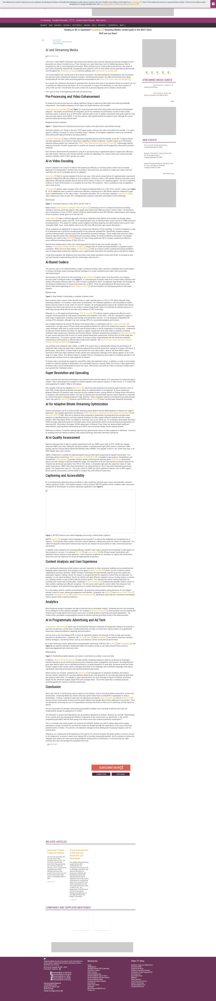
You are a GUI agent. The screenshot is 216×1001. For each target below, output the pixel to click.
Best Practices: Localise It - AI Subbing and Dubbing (158, 86)
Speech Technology (137, 983)
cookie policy (135, 2)
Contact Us (91, 990)
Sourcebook (91, 983)
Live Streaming (45, 20)
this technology (82, 249)
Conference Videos (94, 970)
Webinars (87, 25)
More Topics (100, 20)
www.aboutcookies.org (107, 4)
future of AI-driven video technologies (114, 79)
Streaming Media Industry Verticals (99, 977)
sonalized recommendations (81, 594)
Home (50, 25)
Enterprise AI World (137, 968)
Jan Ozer (57, 42)
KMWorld (134, 977)
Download (96, 30)
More (172, 101)
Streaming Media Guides (95, 979)
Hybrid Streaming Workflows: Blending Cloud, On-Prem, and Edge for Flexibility (158, 164)
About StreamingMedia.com (96, 988)
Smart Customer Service (139, 981)
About (122, 25)
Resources (101, 25)
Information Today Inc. (51, 969)
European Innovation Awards (97, 981)
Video (93, 25)
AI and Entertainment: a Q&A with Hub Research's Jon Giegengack (79, 854)
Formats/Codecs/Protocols (85, 20)
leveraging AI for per (61, 594)
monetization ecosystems (104, 71)
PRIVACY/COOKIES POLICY (52, 991)
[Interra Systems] (101, 921)
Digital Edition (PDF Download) (98, 968)
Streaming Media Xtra (94, 974)
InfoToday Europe (136, 976)
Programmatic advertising (55, 627)
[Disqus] (91, 811)
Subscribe (57, 25)
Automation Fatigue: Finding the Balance (56, 851)
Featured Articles (58, 44)
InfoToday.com (136, 974)
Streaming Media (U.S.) (138, 985)
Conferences (112, 25)
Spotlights (91, 986)
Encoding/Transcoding (59, 20)
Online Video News (93, 985)
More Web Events (168, 174)
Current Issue (101, 774)
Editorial (67, 25)
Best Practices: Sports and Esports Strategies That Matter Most (157, 94)
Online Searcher (136, 979)
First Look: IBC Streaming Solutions (155, 145)
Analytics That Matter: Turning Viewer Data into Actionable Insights (158, 154)
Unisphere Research (137, 986)
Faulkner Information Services (140, 970)
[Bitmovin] (81, 921)
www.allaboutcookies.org (127, 4)
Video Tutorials (92, 972)
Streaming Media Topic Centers (97, 976)
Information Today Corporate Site (141, 972)
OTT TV (71, 20)
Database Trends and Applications (142, 965)
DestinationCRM (136, 967)
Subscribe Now (109, 767)
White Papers (76, 25)
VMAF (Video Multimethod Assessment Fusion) (96, 143)
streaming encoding (67, 71)
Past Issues (121, 774)
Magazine (92, 967)
